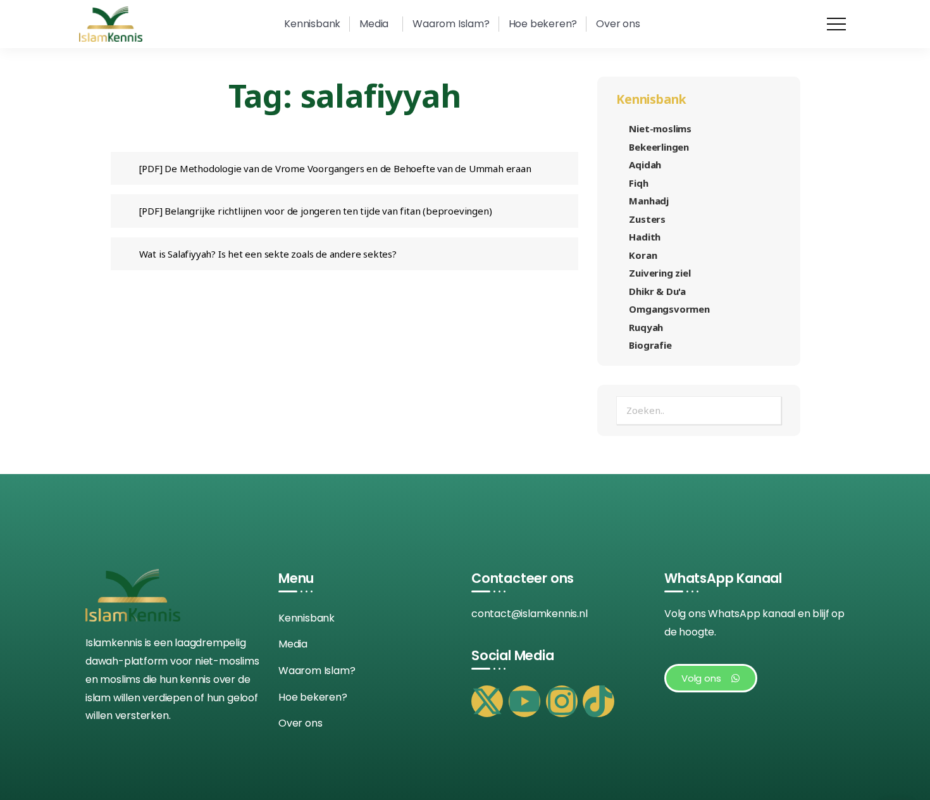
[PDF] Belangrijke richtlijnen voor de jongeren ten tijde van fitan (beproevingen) (315, 210)
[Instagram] (562, 701)
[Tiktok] (598, 701)
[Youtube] (524, 701)
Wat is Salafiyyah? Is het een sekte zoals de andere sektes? (268, 253)
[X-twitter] (487, 701)
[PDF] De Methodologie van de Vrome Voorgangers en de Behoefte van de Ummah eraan (335, 168)
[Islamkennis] (110, 23)
